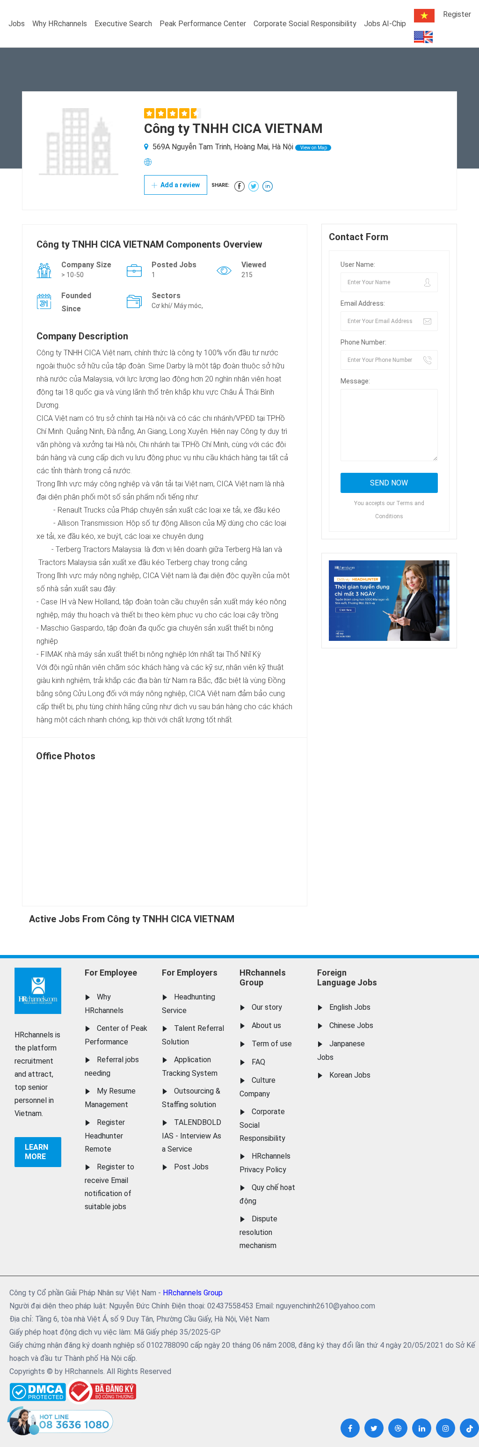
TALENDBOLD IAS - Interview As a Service (191, 1135)
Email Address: (363, 303)
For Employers (190, 972)
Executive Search (123, 23)
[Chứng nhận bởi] (101, 1391)
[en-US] (423, 37)
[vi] (424, 16)
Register (457, 14)
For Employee (111, 972)
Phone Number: (363, 342)
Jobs (16, 23)
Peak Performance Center (203, 23)
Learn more (36, 1152)
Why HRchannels (59, 23)
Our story (267, 1007)
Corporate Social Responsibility (305, 23)
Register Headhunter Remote (105, 1135)
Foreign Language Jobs (347, 978)
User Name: (358, 264)
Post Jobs (191, 1166)
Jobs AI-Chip (385, 23)
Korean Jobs (349, 1075)
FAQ (258, 1062)
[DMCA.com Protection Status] (37, 1389)
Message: (355, 381)
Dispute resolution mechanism (258, 1232)
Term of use (272, 1043)
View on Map (313, 147)
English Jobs (349, 1007)
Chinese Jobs (351, 1025)
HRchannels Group (263, 978)
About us (266, 1025)
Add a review (179, 185)
